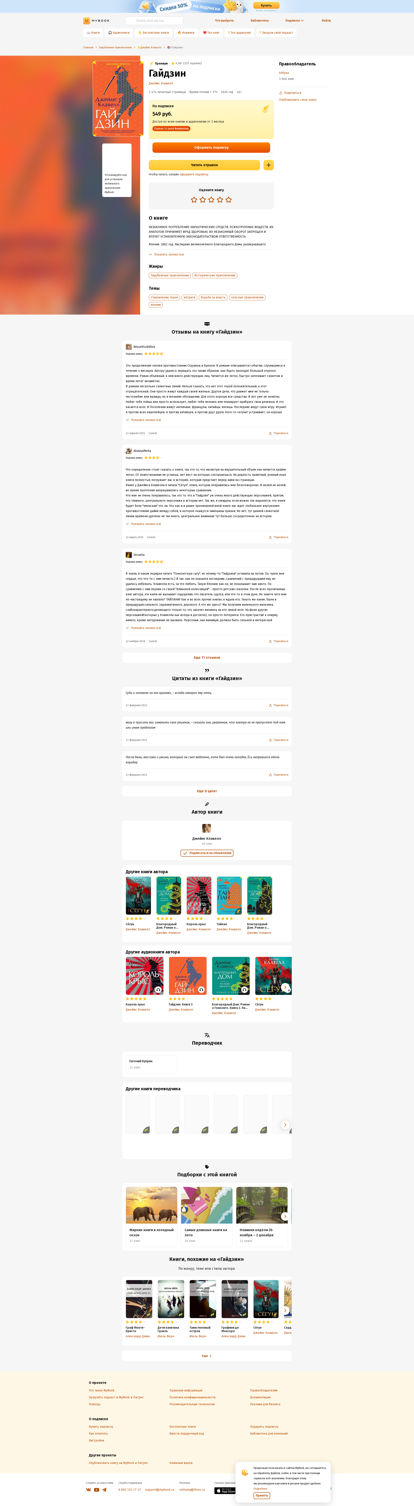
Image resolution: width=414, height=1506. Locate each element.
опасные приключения (247, 297)
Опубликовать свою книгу (298, 100)
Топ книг (213, 33)
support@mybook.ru (159, 1490)
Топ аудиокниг (241, 33)
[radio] (194, 199)
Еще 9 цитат (207, 791)
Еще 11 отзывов (207, 657)
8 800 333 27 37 (129, 1490)
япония (156, 305)
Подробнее (260, 1488)
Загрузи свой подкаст (277, 33)
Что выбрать (224, 20)
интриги (189, 297)
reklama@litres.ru (192, 1490)
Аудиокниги (121, 33)
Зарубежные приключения (170, 275)
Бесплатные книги (156, 33)
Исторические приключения (214, 275)
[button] (285, 987)
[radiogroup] (211, 200)
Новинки (188, 33)
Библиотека (260, 20)
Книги (95, 33)
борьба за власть (213, 297)
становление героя (164, 297)
